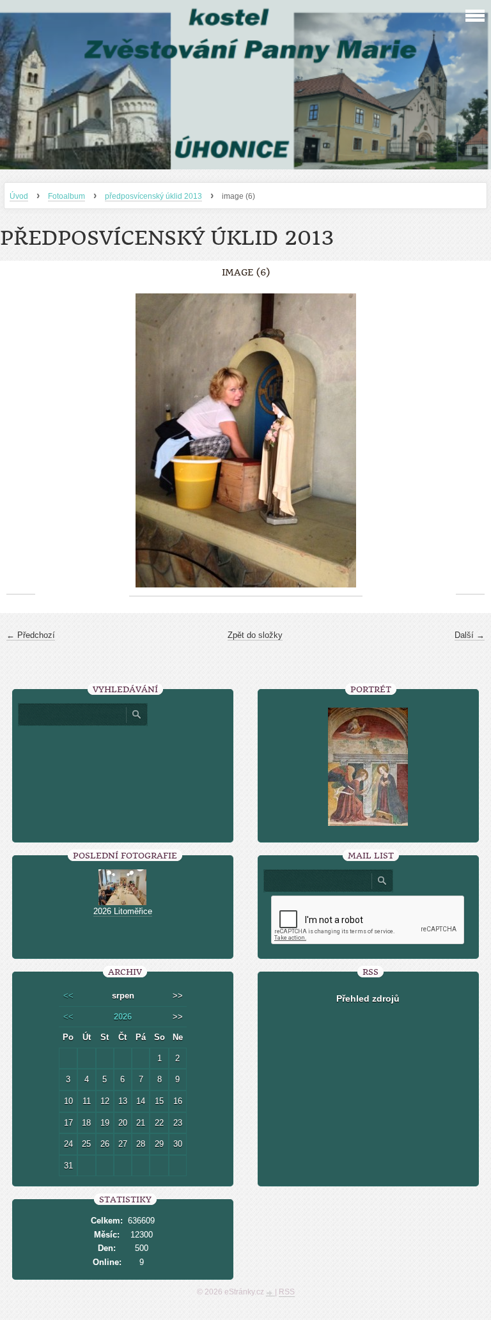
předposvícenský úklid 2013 (153, 196)
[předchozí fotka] (20, 440)
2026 (123, 1016)
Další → (470, 635)
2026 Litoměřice (122, 911)
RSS (287, 1291)
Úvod (19, 196)
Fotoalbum (66, 196)
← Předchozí (30, 635)
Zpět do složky (255, 635)
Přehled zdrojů (368, 998)
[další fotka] (470, 440)
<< (68, 995)
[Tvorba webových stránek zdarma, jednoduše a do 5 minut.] (270, 1293)
